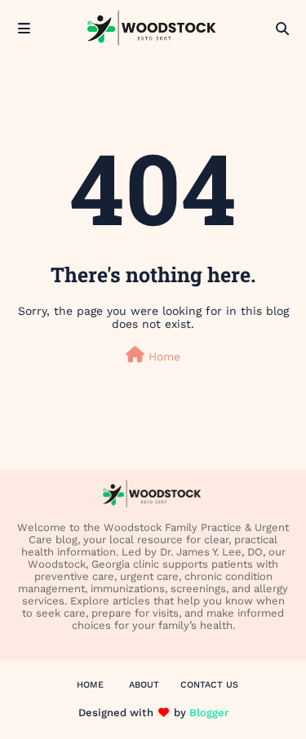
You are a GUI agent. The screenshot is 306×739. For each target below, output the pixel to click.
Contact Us (209, 684)
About (144, 684)
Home (162, 356)
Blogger (208, 712)
